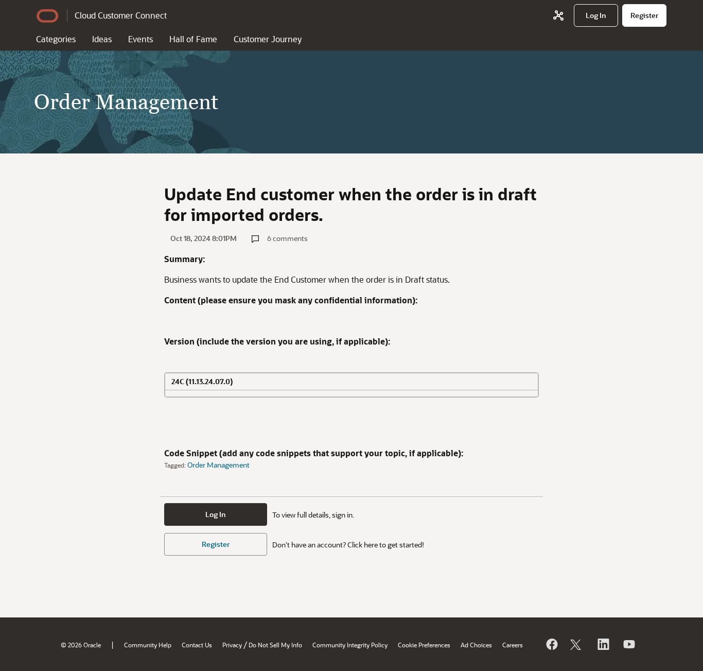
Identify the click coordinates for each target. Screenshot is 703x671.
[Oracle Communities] (558, 15)
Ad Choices (476, 645)
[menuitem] (596, 15)
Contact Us (197, 645)
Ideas (102, 38)
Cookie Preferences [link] (424, 645)
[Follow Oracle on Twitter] (577, 644)
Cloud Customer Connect (121, 15)
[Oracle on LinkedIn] (602, 644)
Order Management (218, 465)
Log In (215, 514)
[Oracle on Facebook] (551, 644)
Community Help (147, 645)
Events (140, 38)
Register (216, 544)
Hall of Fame (193, 38)
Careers (512, 645)
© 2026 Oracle (81, 645)
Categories (56, 38)
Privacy (232, 645)
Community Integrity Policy (350, 645)
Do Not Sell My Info (275, 645)
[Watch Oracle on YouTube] (628, 644)
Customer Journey (268, 38)
